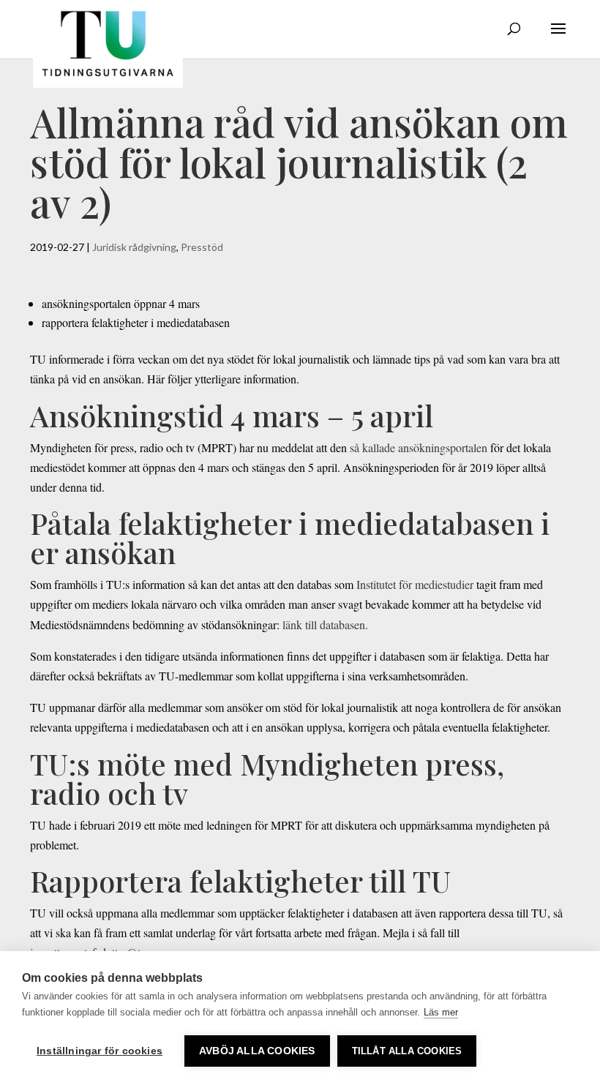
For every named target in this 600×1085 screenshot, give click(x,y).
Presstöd (202, 247)
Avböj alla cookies (257, 1050)
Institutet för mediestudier (414, 584)
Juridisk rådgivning (134, 247)
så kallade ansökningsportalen (418, 447)
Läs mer (441, 1012)
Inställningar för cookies (99, 1050)
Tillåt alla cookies (407, 1050)
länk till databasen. (325, 624)
